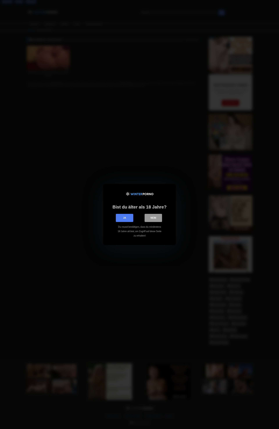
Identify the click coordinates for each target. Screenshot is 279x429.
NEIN (153, 218)
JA (124, 218)
